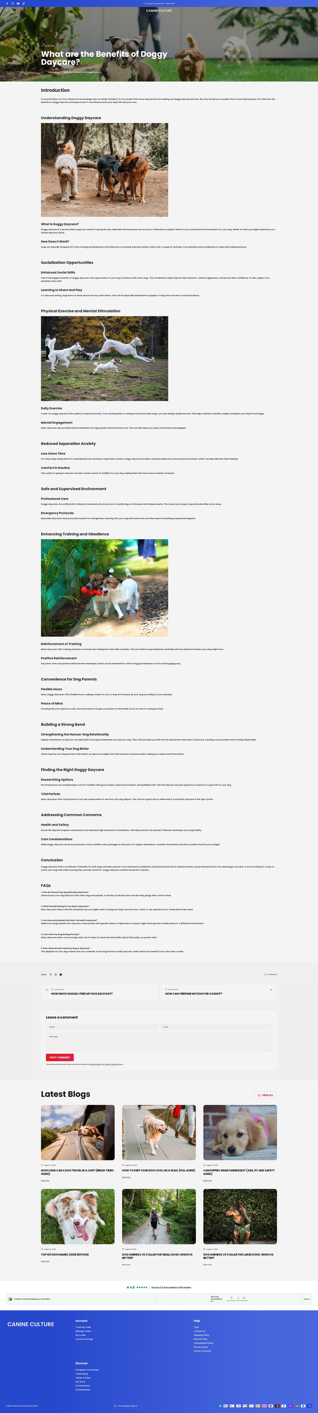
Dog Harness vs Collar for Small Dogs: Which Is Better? (157, 1256)
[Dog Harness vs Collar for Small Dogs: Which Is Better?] (159, 1216)
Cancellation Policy (203, 1343)
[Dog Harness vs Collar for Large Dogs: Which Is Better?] (240, 1216)
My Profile (81, 1335)
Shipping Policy (201, 1335)
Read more (45, 1180)
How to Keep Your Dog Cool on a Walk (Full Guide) (158, 1170)
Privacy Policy (95, 1064)
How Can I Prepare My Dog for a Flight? (193, 994)
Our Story (80, 1382)
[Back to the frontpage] (42, 72)
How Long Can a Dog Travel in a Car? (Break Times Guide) (77, 1172)
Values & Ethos (83, 1378)
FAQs (196, 1327)
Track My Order (83, 1327)
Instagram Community (87, 1370)
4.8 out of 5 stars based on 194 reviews (171, 1287)
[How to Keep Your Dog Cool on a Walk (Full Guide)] (159, 1132)
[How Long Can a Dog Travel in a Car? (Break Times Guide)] (78, 1132)
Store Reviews (83, 1386)
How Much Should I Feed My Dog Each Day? (82, 994)
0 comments (272, 974)
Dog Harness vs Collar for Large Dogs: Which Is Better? (238, 1256)
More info (307, 1299)
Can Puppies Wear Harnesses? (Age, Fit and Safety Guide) (239, 1172)
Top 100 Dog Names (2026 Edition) (65, 1255)
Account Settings (84, 1339)
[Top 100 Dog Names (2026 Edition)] (78, 1216)
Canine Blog (53, 72)
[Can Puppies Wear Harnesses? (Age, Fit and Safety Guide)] (240, 1132)
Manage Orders (83, 1331)
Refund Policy (201, 1339)
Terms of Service (111, 1064)
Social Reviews (83, 1390)
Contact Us (199, 1331)
